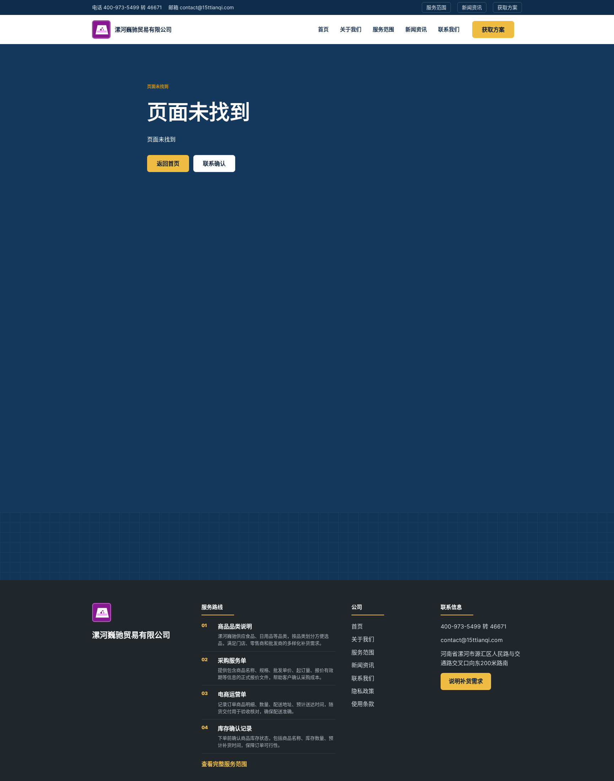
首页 (323, 29)
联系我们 (448, 29)
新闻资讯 (416, 29)
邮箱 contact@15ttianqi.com (201, 7)
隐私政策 (362, 691)
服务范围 (383, 29)
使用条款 (362, 703)
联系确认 (214, 163)
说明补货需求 (466, 681)
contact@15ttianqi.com (472, 639)
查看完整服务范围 (224, 763)
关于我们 (350, 29)
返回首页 (168, 163)
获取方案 (493, 29)
